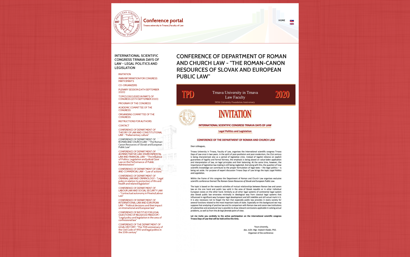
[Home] (128, 23)
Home (282, 20)
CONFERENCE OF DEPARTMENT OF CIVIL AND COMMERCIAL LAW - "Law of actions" (140, 170)
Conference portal (163, 20)
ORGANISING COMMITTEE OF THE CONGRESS (137, 116)
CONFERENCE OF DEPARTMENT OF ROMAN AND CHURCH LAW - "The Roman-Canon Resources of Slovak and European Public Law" (141, 143)
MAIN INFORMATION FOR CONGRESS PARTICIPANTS (138, 80)
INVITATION (125, 74)
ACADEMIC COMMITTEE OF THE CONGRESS (135, 109)
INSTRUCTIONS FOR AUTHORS (135, 121)
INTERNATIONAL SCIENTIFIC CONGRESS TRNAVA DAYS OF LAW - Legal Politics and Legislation (137, 62)
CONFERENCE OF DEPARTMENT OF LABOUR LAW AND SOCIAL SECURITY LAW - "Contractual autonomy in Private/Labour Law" (141, 192)
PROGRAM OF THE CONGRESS (135, 103)
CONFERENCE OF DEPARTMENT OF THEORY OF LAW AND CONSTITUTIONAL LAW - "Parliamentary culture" (140, 132)
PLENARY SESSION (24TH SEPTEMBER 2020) (139, 91)
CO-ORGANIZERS (128, 85)
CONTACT (124, 125)
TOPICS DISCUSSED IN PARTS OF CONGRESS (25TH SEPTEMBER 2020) (138, 98)
